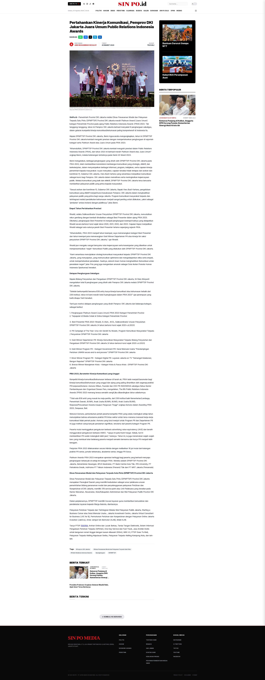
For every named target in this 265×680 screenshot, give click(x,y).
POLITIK (99, 11)
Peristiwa (122, 652)
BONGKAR (154, 11)
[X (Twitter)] (84, 4)
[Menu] (196, 10)
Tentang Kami (151, 640)
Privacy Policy (178, 675)
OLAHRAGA (130, 11)
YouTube (176, 652)
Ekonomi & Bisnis (125, 648)
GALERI (146, 11)
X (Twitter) (177, 644)
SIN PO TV (73, 4)
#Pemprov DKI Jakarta (83, 549)
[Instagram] (87, 4)
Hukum (121, 644)
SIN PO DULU (164, 11)
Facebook (176, 656)
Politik (121, 640)
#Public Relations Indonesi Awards (81, 553)
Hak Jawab (150, 648)
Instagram (177, 640)
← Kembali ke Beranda (112, 617)
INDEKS (179, 11)
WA (80, 37)
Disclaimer (187, 675)
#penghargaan (100, 553)
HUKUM (106, 11)
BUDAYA (139, 11)
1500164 (84, 526)
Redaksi (149, 644)
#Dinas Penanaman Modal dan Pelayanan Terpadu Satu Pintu (112, 549)
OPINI (173, 11)
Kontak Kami (151, 652)
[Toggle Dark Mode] (194, 3)
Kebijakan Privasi (152, 656)
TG (95, 37)
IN (100, 37)
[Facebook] (93, 4)
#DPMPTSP (112, 553)
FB (86, 37)
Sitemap (194, 675)
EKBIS (113, 11)
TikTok (175, 648)
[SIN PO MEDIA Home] (132, 4)
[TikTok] (90, 4)
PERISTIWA (121, 11)
